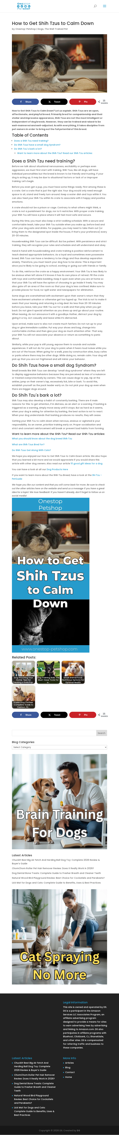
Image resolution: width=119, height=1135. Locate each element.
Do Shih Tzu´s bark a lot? (28, 148)
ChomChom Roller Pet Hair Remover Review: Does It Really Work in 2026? (53, 868)
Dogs (41, 29)
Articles (69, 1062)
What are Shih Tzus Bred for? (28, 444)
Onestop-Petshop (25, 29)
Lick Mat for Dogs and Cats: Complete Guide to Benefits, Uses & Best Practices (56, 882)
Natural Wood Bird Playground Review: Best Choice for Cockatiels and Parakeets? (58, 877)
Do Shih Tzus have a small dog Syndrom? (37, 144)
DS (78, 1130)
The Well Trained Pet (56, 29)
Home (68, 1077)
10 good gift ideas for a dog (86, 463)
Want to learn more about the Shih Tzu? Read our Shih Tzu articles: (55, 153)
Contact (70, 1072)
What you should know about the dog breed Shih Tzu (42, 438)
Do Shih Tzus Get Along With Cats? (31, 450)
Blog (67, 1067)
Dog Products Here (57, 469)
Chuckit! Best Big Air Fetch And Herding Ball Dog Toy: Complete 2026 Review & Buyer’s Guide (32, 1066)
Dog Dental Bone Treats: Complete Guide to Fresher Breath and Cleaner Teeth (56, 873)
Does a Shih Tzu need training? (31, 140)
